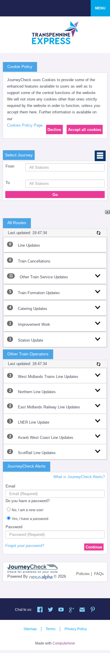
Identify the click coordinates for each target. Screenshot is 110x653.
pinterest (92, 610)
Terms (50, 629)
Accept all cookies (84, 129)
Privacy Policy (76, 629)
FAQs (99, 574)
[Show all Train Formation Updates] (97, 291)
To (8, 182)
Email (10, 486)
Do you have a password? (28, 501)
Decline (54, 129)
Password (14, 527)
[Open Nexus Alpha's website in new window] (41, 577)
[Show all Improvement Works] (97, 322)
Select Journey (19, 155)
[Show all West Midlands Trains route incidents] (97, 374)
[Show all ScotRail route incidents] (97, 450)
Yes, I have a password (30, 519)
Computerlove (64, 643)
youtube (61, 610)
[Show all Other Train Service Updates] (97, 275)
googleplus (71, 610)
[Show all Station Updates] (97, 338)
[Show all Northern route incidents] (97, 389)
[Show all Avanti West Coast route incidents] (97, 435)
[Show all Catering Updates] (97, 306)
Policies (83, 574)
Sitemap (30, 629)
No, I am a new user (27, 510)
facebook (40, 610)
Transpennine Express (55, 32)
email (82, 610)
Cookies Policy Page (25, 125)
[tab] (19, 155)
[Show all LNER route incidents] (97, 420)
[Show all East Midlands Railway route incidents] (97, 405)
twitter (50, 610)
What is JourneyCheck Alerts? (79, 477)
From (10, 166)
